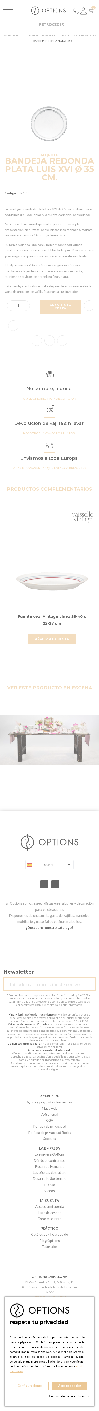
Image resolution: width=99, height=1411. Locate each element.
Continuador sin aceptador (69, 1396)
